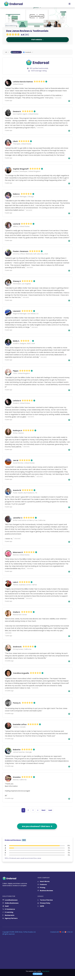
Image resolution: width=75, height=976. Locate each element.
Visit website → (37, 39)
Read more (58, 97)
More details (45, 971)
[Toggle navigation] (69, 3)
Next (43, 810)
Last (50, 810)
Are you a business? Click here (36, 826)
